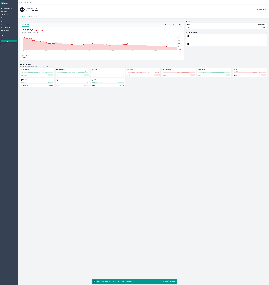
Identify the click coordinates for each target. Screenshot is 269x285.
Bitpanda (191, 36)
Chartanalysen (25, 55)
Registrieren (9, 41)
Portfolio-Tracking (8, 8)
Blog (2, 35)
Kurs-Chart (26, 24)
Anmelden (9, 43)
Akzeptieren (172, 281)
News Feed (6, 14)
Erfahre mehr (128, 281)
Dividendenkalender (8, 21)
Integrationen (7, 24)
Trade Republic (193, 40)
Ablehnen (165, 281)
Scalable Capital (193, 44)
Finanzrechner (7, 27)
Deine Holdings (32, 16)
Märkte (5, 17)
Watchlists (6, 11)
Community (6, 30)
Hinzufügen (261, 9)
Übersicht (22, 16)
